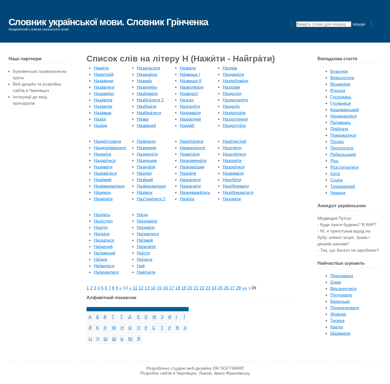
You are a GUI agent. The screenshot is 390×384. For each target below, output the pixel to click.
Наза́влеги (104, 87)
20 (189, 287)
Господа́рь (340, 96)
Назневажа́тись (195, 192)
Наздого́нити (235, 119)
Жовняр (338, 314)
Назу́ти (101, 227)
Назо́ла (187, 198)
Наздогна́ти (234, 112)
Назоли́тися (234, 154)
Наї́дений (103, 246)
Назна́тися (190, 179)
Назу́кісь (102, 214)
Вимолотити (342, 77)
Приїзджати (341, 275)
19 (183, 287)
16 (165, 287)
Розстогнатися (344, 167)
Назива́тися (105, 173)
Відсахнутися (343, 288)
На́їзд (142, 214)
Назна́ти (188, 173)
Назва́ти (188, 67)
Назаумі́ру (147, 87)
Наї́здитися (148, 233)
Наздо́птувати (107, 141)
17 (171, 287)
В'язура (337, 90)
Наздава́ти (190, 112)
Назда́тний (190, 119)
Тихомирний (342, 186)
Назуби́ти (232, 179)
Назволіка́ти (192, 87)
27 (232, 287)
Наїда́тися (104, 240)
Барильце (340, 301)
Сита (335, 173)
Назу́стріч (103, 220)
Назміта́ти (190, 154)
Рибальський (343, 154)
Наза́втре (103, 106)
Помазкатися (343, 135)
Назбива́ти (147, 93)
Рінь (334, 160)
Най (141, 265)
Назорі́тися (234, 166)
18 (177, 287)
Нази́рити (146, 141)
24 (214, 287)
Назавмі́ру (104, 93)
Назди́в (230, 67)
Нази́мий (103, 179)
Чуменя (338, 192)
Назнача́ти (190, 185)
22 (202, 287)
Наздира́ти (233, 74)
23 (208, 287)
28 (238, 287)
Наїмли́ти (146, 246)
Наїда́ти (102, 233)
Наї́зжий (145, 240)
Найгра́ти (146, 272)
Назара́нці (147, 74)
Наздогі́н (231, 106)
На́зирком (146, 147)
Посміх (337, 141)
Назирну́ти (147, 154)
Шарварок (340, 333)
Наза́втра (103, 99)
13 (147, 287)
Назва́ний (146, 125)
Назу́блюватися (238, 192)
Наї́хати (144, 259)
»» (244, 287)
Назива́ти (103, 166)
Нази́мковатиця (109, 185)
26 (226, 287)
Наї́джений (104, 252)
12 (141, 287)
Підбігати (339, 128)
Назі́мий (145, 179)
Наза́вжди (103, 80)
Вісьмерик (340, 84)
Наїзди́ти (145, 227)
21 (195, 287)
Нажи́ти (101, 67)
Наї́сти (143, 252)
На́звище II (190, 80)
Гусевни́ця (340, 103)
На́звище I (190, 74)
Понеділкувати (344, 307)
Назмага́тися (192, 147)
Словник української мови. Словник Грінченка (108, 22)
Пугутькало (341, 294)
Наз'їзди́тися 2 (151, 198)
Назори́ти (232, 160)
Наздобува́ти (235, 80)
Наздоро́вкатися (110, 147)
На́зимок (102, 192)
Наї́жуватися (106, 272)
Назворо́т (189, 93)
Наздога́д (232, 93)
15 (159, 287)
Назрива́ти (233, 173)
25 (220, 287)
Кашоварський (344, 109)
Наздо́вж (231, 87)
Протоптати (341, 147)
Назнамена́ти (193, 160)
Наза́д (100, 119)
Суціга (336, 179)
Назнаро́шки (192, 166)
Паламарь (340, 122)
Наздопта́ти (234, 125)
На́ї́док (100, 259)
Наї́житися (104, 265)
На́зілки (144, 173)
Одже (335, 282)
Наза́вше (103, 112)
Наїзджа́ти (147, 220)
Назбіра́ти (147, 106)
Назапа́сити (148, 67)
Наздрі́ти (102, 154)
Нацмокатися (343, 115)
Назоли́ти (232, 147)
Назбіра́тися (149, 112)
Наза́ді (100, 125)
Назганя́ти (190, 106)
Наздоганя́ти (235, 99)
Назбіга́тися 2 (150, 99)
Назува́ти (232, 198)
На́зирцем (147, 160)
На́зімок (144, 192)
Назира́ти (103, 198)
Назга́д (186, 99)
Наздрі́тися (105, 160)
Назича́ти (146, 166)
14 (153, 287)
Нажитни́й (104, 74)
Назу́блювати (236, 185)
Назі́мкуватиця (151, 185)
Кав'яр (336, 326)
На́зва (143, 119)
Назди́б (187, 125)
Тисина (337, 320)
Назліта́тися (192, 141)
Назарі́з (144, 80)
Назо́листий (234, 141)
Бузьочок (339, 71)
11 (135, 287)
